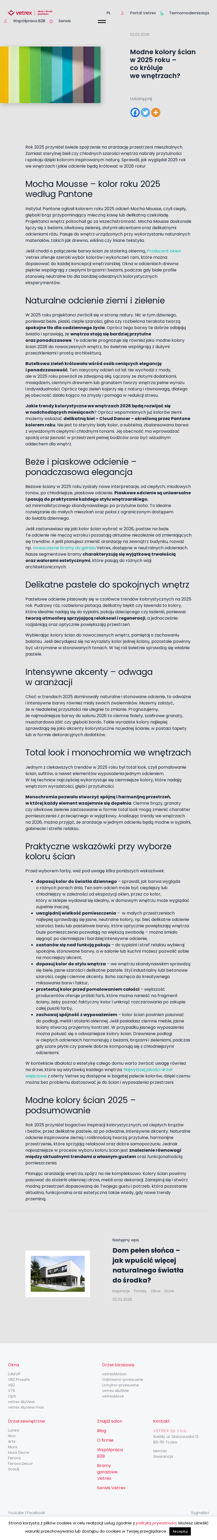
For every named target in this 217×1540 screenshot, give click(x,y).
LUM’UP (14, 1374)
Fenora (14, 1458)
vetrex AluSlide (115, 1390)
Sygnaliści (200, 1512)
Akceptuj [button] (180, 1531)
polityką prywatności (156, 1523)
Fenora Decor (20, 1463)
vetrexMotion (114, 1374)
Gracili (13, 1469)
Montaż (160, 1451)
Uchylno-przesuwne (120, 1385)
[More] (155, 112)
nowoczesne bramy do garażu (64, 548)
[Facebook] (135, 112)
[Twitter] (145, 112)
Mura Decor (18, 1452)
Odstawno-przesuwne (122, 1379)
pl (109, 13)
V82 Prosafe (19, 1379)
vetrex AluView (21, 1401)
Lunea (13, 1430)
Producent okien (164, 251)
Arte (12, 1441)
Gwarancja (163, 1456)
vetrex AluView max (26, 1407)
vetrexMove (113, 1396)
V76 (11, 1390)
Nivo (12, 1435)
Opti (12, 1396)
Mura (12, 1447)
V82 (11, 1385)
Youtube (16, 1512)
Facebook (36, 1512)
